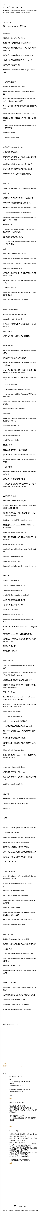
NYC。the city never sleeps (15, 1066)
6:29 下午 (19, 1076)
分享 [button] (4, 1063)
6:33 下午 (15, 1131)
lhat (10, 1131)
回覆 (10, 1098)
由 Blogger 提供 (21, 1206)
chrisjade (12, 1076)
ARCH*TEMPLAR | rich (13, 7)
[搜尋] (35, 3)
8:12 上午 (21, 1102)
